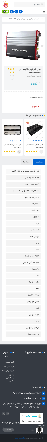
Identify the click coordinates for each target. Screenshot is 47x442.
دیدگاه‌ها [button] (26, 162)
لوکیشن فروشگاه (8, 370)
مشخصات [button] (39, 162)
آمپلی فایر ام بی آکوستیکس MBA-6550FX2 (12, 146)
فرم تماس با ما (9, 366)
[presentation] (42, 46)
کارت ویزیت (9, 362)
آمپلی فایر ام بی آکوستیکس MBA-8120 (34, 146)
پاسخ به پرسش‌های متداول (10, 377)
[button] (21, 11)
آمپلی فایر (34, 83)
